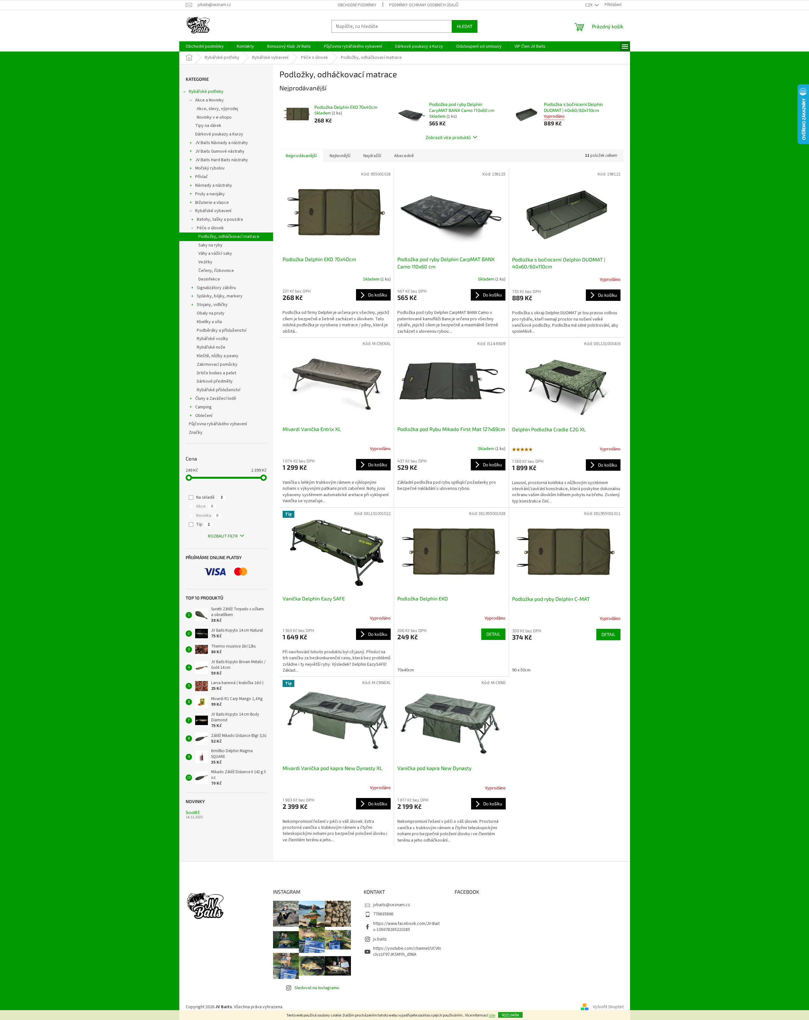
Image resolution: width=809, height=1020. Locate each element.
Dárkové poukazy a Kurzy (219, 134)
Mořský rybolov (210, 168)
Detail (493, 634)
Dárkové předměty (215, 381)
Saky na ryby (210, 245)
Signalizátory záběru (216, 288)
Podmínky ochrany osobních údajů (423, 5)
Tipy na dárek (208, 125)
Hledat (464, 26)
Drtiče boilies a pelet (216, 373)
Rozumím (510, 1015)
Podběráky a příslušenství (221, 330)
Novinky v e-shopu (214, 117)
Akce (204, 506)
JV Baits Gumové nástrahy (219, 151)
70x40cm (405, 670)
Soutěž (193, 812)
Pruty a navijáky (210, 194)
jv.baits (380, 939)
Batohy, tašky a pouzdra (220, 219)
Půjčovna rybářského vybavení (218, 424)
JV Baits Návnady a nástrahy (221, 143)
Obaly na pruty (210, 313)
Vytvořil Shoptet (608, 1007)
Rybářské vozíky (212, 339)
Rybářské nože (211, 347)
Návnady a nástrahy (213, 185)
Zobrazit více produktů (448, 137)
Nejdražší (372, 156)
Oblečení (203, 416)
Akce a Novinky (209, 100)
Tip (203, 524)
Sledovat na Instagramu (316, 988)
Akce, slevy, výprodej (217, 109)
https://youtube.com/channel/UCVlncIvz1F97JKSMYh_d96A (407, 951)
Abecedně (404, 156)
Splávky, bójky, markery (220, 296)
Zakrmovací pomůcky (217, 364)
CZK (589, 5)
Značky (195, 432)
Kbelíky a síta (209, 322)
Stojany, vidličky (212, 305)
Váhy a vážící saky (215, 253)
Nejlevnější (340, 156)
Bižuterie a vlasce (212, 202)
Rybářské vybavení (213, 211)
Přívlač (201, 177)
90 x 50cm (521, 670)
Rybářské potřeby (206, 91)
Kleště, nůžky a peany (217, 356)
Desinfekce (209, 279)
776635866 (383, 914)
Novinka (207, 515)
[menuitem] (204, 46)
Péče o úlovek (210, 228)
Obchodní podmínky (357, 5)
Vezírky (205, 262)
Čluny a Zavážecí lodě (215, 398)
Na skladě (209, 497)
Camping (203, 407)
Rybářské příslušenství (218, 390)
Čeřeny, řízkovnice (216, 270)
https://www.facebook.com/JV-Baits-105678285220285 (406, 926)
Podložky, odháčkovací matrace (228, 236)
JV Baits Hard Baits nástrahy (221, 160)
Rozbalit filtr (223, 536)
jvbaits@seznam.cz (391, 905)
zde (492, 1015)
